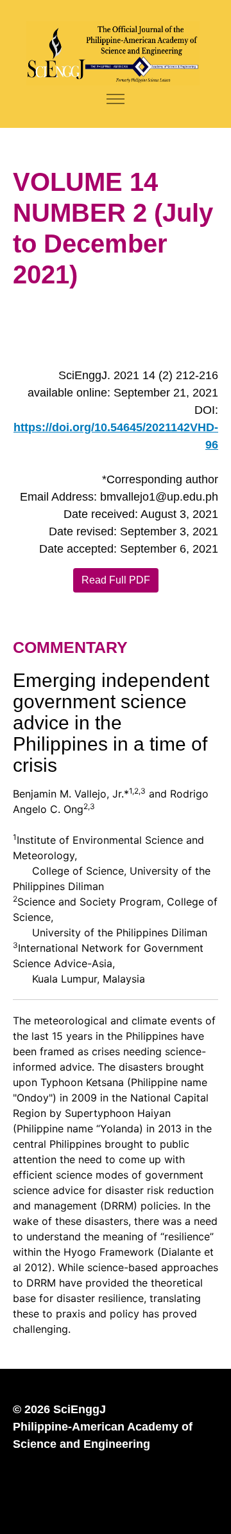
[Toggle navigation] (115, 99)
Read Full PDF (115, 580)
